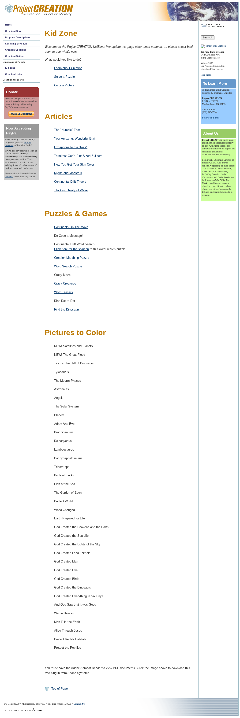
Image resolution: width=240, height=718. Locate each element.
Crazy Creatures (65, 283)
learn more (206, 75)
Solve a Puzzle (64, 76)
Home (8, 24)
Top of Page (59, 688)
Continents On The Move (71, 227)
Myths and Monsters (68, 173)
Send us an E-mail (210, 117)
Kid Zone (10, 68)
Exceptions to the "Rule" (70, 147)
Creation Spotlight (15, 49)
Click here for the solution (71, 249)
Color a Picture (64, 85)
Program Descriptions (17, 37)
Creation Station (14, 56)
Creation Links (13, 74)
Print (204, 25)
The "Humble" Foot (67, 130)
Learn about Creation (68, 68)
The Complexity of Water (71, 190)
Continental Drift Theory (70, 181)
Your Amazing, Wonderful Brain (75, 138)
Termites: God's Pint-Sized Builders (78, 156)
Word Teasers (63, 292)
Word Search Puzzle (68, 266)
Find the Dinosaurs (67, 309)
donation (9, 176)
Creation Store (13, 31)
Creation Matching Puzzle (71, 257)
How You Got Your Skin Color (74, 164)
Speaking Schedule (16, 43)
